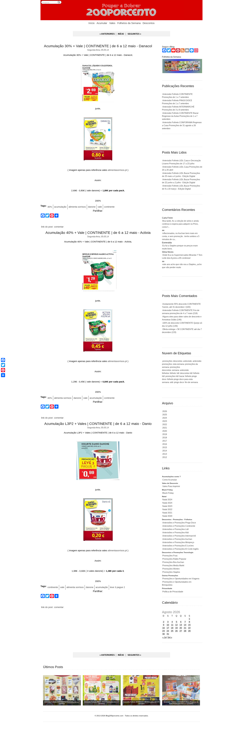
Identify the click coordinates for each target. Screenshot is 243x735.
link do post (47, 227)
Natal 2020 (167, 516)
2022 (164, 424)
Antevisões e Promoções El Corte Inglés (180, 549)
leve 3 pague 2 (117, 587)
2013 (164, 454)
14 (185, 625)
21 (185, 628)
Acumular (102, 23)
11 (172, 625)
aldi (171, 382)
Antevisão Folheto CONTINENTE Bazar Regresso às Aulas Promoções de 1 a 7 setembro (180, 116)
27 (181, 631)
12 (176, 625)
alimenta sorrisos (77, 207)
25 (172, 631)
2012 (164, 457)
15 (189, 625)
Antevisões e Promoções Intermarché (179, 536)
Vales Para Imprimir (171, 486)
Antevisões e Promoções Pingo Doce (179, 523)
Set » (169, 637)
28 (185, 631)
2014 (164, 451)
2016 (164, 444)
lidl (178, 373)
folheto (173, 373)
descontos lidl (186, 373)
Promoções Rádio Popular (174, 559)
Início (91, 23)
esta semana (178, 364)
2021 (164, 428)
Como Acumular (169, 480)
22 (189, 628)
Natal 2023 (167, 506)
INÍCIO (121, 34)
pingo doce (179, 382)
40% (49, 398)
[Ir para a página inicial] (121, 9)
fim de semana (191, 382)
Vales (112, 23)
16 (163, 628)
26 (176, 631)
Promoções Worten (171, 569)
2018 (164, 438)
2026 (164, 411)
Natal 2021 (167, 513)
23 (163, 631)
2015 (164, 447)
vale (100, 207)
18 (172, 628)
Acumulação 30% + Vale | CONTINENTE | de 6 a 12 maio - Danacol (98, 46)
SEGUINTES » (134, 34)
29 (189, 631)
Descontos (149, 23)
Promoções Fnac (170, 556)
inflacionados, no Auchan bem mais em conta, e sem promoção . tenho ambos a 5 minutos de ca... (180, 236)
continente (109, 207)
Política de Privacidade (172, 592)
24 (168, 631)
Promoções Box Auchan (173, 562)
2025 (164, 415)
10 (168, 625)
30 (163, 634)
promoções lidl (172, 376)
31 (168, 634)
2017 (164, 441)
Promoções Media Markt (173, 565)
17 (168, 628)
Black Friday (168, 493)
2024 (164, 418)
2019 (164, 434)
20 (181, 628)
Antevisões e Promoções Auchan (177, 539)
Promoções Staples (171, 572)
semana (175, 370)
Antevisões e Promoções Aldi (175, 532)
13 (181, 625)
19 (176, 628)
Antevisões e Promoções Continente (178, 526)
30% (49, 207)
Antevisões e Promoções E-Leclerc (178, 546)
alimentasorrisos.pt (117, 170)
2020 (164, 431)
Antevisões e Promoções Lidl (175, 529)
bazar (181, 376)
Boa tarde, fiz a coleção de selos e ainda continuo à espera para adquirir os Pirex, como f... (180, 224)
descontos (177, 361)
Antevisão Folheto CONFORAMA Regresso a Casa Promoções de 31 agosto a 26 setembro (182, 125)
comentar (59, 227)
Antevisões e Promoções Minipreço (178, 542)
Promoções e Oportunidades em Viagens (180, 579)
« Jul (164, 637)
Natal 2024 (167, 500)
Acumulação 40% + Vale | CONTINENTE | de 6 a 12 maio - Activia (98, 233)
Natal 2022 (167, 509)
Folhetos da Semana (129, 23)
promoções (167, 361)
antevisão (187, 361)
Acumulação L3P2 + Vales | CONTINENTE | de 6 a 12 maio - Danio (98, 424)
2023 (164, 421)
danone (92, 207)
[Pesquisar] (59, 2)
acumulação (60, 207)
